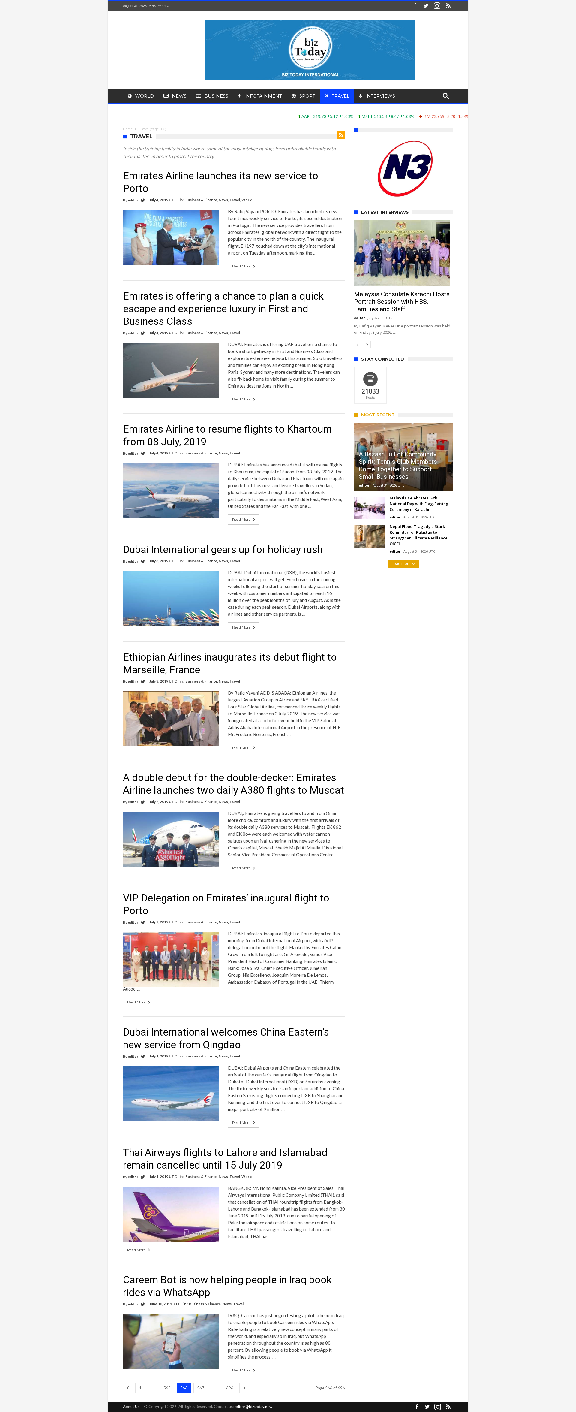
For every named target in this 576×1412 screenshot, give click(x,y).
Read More (241, 266)
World (247, 200)
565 (167, 1388)
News (223, 200)
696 (229, 1388)
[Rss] (448, 6)
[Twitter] (426, 6)
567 (200, 1388)
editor (133, 200)
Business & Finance (201, 200)
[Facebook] (415, 6)
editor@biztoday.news (254, 1406)
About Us (131, 1406)
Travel (235, 200)
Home (128, 129)
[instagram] (437, 6)
